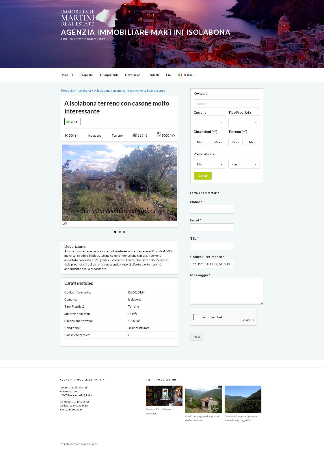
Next (171, 185)
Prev (67, 185)
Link (168, 75)
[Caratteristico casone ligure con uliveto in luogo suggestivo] (243, 399)
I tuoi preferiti (109, 75)
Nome (196, 202)
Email (195, 220)
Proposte (86, 75)
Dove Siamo (132, 75)
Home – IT (67, 75)
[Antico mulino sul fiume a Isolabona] (164, 396)
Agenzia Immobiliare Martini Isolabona (146, 32)
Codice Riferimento (207, 256)
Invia (197, 336)
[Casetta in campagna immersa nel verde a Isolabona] (203, 399)
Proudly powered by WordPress (78, 444)
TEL (194, 238)
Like (74, 121)
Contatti (153, 75)
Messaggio (200, 275)
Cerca (202, 175)
